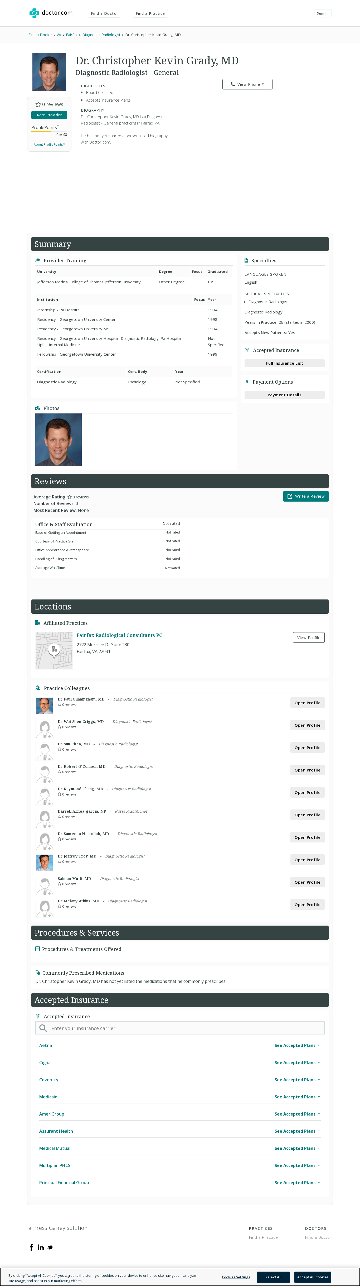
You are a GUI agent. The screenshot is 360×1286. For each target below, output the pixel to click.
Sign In (323, 13)
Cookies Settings (236, 1277)
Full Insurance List (284, 363)
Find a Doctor (104, 13)
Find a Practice (150, 13)
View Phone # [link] (250, 84)
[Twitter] (50, 1247)
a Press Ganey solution (58, 1227)
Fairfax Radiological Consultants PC (119, 635)
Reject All (273, 1277)
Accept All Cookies (312, 1277)
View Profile (308, 637)
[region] (180, 1277)
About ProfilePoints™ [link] (49, 144)
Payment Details (285, 394)
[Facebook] (31, 1247)
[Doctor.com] (50, 13)
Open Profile (307, 702)
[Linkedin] (41, 1247)
